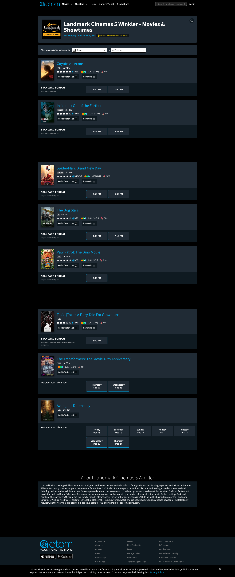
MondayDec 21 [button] (162, 431)
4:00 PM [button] (97, 89)
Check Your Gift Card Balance (171, 561)
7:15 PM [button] (119, 235)
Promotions (132, 557)
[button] (191, 20)
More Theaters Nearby (168, 553)
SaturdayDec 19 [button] (118, 431)
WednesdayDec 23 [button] (97, 442)
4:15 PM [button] (97, 131)
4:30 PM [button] (97, 235)
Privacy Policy (157, 572)
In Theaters (164, 545)
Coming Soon (165, 549)
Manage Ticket (133, 553)
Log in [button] (192, 3)
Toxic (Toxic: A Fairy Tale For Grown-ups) (89, 314)
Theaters (79, 3)
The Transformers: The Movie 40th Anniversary (93, 358)
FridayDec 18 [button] (96, 431)
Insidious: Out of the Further (79, 105)
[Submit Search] (185, 4)
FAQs (129, 549)
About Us (99, 545)
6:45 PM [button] (119, 131)
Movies (65, 3)
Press (97, 553)
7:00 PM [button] (119, 89)
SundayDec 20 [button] (140, 431)
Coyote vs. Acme (70, 63)
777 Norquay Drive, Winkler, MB (79, 35)
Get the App (100, 561)
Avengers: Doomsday (73, 405)
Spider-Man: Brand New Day (79, 168)
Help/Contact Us (134, 545)
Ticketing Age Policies (136, 561)
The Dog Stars (68, 210)
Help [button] (93, 3)
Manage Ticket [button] (106, 3)
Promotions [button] (123, 3)
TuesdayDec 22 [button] (184, 431)
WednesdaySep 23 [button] (119, 386)
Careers (98, 549)
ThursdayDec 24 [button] (118, 442)
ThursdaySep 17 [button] (97, 386)
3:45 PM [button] (97, 277)
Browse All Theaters (167, 557)
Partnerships (100, 557)
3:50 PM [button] (97, 193)
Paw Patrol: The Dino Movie (78, 252)
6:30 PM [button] (119, 193)
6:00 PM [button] (97, 340)
